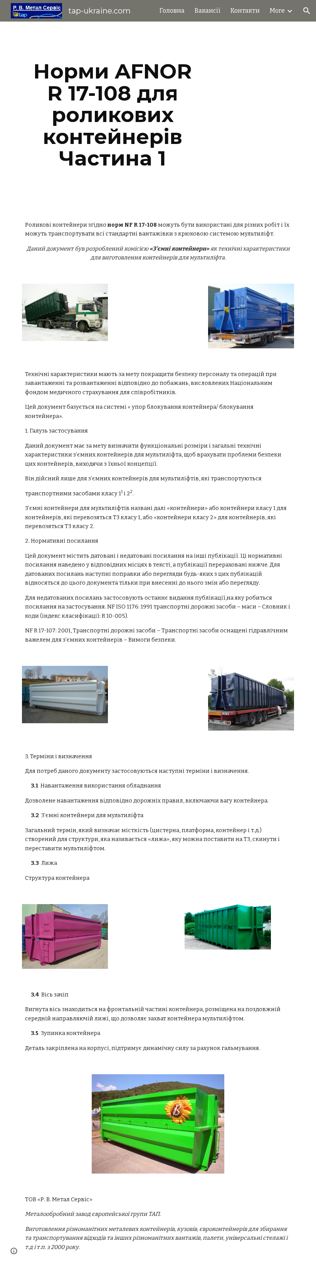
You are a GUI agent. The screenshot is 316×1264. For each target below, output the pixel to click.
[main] (112, 114)
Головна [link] (172, 10)
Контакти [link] (245, 10)
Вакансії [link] (207, 10)
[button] (307, 11)
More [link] (277, 10)
